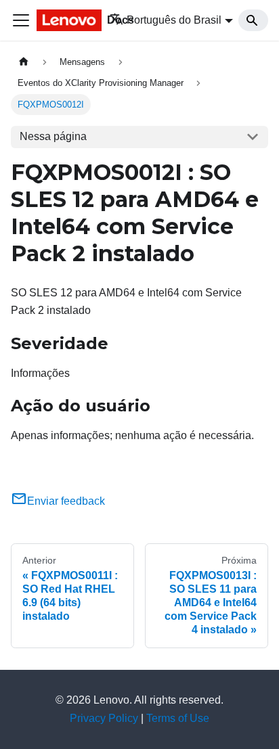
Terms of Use (177, 718)
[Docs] (64, 20)
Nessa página (53, 136)
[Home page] (24, 61)
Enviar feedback (66, 501)
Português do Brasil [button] (174, 20)
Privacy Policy (104, 718)
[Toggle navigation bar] (21, 20)
